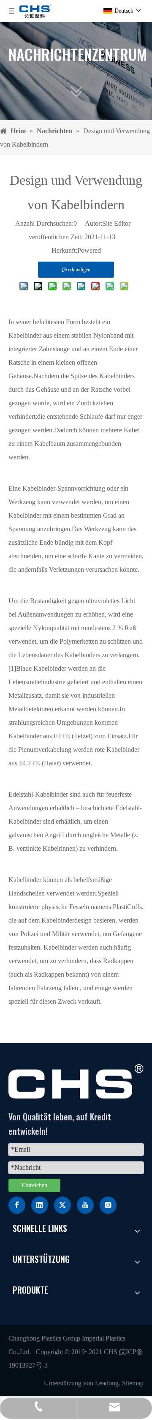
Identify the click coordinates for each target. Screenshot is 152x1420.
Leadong (107, 1383)
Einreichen (34, 1185)
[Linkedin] (39, 1205)
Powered (89, 250)
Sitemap (133, 1383)
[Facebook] (16, 1205)
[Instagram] (108, 1205)
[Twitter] (62, 1205)
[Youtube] (85, 1205)
